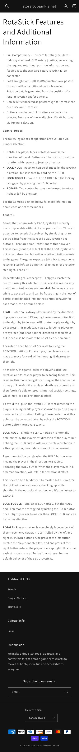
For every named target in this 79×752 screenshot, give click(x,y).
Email (11, 631)
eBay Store (14, 606)
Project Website (17, 598)
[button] (7, 6)
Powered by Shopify (51, 745)
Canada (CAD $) (37, 717)
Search (12, 589)
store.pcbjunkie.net (34, 745)
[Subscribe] (67, 691)
